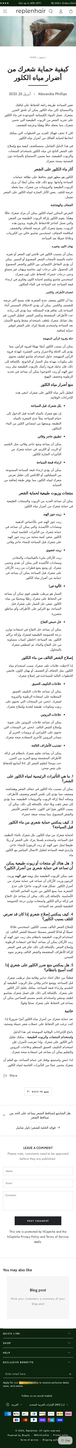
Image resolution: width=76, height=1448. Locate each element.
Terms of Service (57, 1237)
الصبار (58, 594)
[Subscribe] (71, 1374)
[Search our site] (51, 11)
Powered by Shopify (19, 1435)
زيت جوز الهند (16, 537)
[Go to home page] (31, 11)
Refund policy (41, 1435)
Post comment (38, 1221)
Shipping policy (51, 1439)
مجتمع (41, 57)
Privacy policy (60, 1435)
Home (33, 57)
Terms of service (29, 1439)
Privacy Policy (30, 1237)
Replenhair (32, 1430)
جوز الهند (67, 371)
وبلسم (48, 279)
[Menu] (5, 11)
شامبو (56, 279)
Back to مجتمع (40, 1091)
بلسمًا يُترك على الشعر (31, 325)
